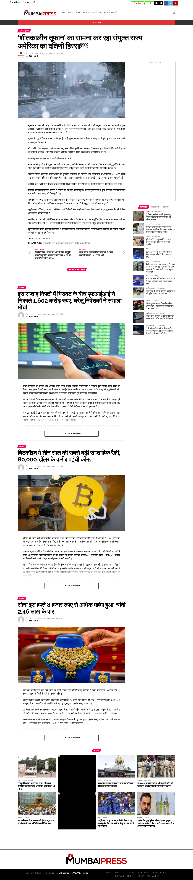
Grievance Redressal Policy (129, 876)
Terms (131, 872)
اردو (149, 3)
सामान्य (106, 12)
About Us (120, 872)
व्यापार (94, 12)
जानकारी (114, 12)
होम (63, 12)
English (137, 3)
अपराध (78, 12)
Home (108, 872)
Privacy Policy (158, 872)
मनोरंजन (86, 12)
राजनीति (70, 12)
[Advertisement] (154, 132)
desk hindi (33, 56)
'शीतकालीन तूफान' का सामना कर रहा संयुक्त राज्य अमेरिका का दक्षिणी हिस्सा (67, 243)
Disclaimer (142, 872)
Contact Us (153, 876)
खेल (99, 12)
